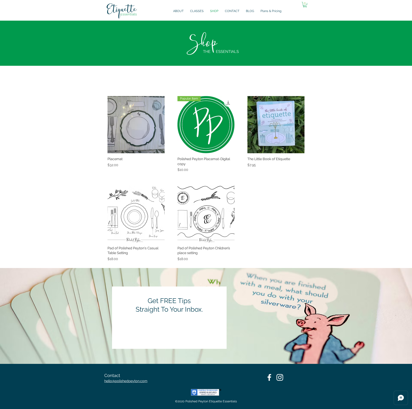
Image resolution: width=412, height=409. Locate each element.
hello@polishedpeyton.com (125, 381)
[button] (305, 4)
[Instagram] (279, 377)
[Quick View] (136, 124)
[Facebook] (269, 377)
